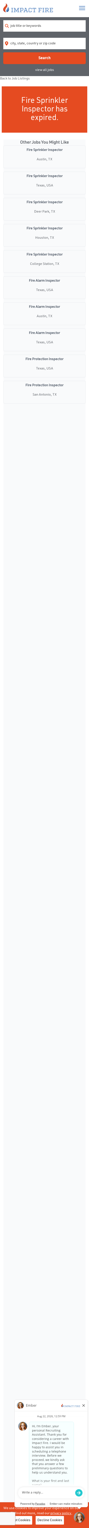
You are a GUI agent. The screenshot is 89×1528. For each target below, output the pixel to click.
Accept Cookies (18, 1520)
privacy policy (61, 1513)
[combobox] (44, 26)
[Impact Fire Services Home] (28, 8)
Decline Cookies (49, 1520)
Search (44, 58)
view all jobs (44, 70)
